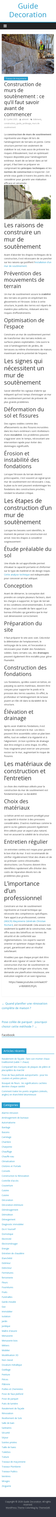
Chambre (6, 1141)
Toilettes (6, 1452)
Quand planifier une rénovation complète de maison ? (24, 1006)
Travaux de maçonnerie (16, 78)
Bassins (5, 1132)
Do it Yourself (9, 1229)
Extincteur (7, 1267)
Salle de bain (8, 1422)
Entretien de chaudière (13, 1253)
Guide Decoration (28, 10)
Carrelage (6, 1137)
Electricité (6, 1238)
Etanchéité (7, 1258)
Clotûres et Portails (11, 1166)
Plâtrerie (6, 1384)
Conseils (6, 1170)
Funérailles (7, 1296)
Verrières (6, 1476)
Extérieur (6, 1263)
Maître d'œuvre (9, 1330)
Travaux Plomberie (11, 1466)
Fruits (4, 1292)
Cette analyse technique (17, 574)
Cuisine (5, 1190)
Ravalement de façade (13, 1408)
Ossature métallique (12, 1364)
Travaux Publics (9, 1471)
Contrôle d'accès (10, 1180)
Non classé (7, 1359)
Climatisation (8, 1161)
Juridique (6, 1326)
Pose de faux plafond (12, 1393)
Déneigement (8, 1219)
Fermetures (7, 1272)
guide (18, 123)
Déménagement (10, 1209)
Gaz (4, 1306)
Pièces (5, 1379)
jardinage (27, 123)
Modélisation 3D (10, 1355)
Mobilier (6, 1350)
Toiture (5, 1456)
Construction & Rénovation (15, 1175)
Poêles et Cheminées (12, 1389)
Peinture (6, 1374)
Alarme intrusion (10, 1112)
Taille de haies (9, 1447)
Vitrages (6, 1481)
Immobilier (7, 1311)
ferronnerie (7, 1277)
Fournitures (7, 1287)
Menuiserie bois (10, 1340)
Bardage (6, 1127)
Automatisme (8, 1122)
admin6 (25, 119)
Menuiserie (7, 1335)
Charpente (7, 1146)
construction (9, 123)
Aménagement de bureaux (15, 1117)
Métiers (5, 1345)
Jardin (4, 1321)
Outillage (6, 1369)
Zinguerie (6, 1485)
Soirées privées (9, 1442)
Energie (5, 1248)
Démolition (7, 1214)
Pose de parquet (10, 1398)
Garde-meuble (9, 1301)
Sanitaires (7, 1427)
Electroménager (10, 1243)
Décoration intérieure (12, 1204)
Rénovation (7, 1413)
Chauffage (7, 1151)
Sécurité (6, 1432)
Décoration (7, 1200)
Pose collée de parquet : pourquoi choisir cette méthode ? (24, 1024)
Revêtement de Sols (12, 1418)
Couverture (7, 1185)
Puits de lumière (10, 1403)
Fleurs (5, 1282)
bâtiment (37, 119)
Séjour (5, 1437)
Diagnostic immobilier (13, 1224)
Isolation (6, 1316)
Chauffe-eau (8, 1156)
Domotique (7, 1233)
